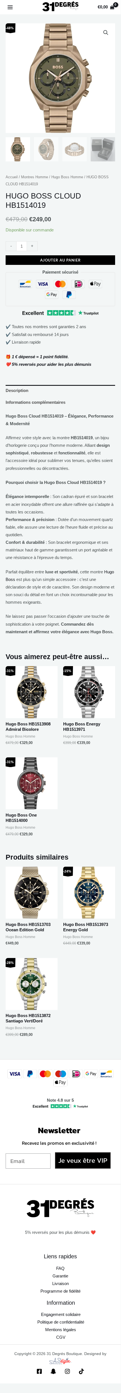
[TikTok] (81, 1371)
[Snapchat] (53, 1371)
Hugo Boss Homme (67, 177)
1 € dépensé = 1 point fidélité (40, 357)
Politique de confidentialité (60, 1322)
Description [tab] (17, 390)
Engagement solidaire (61, 1314)
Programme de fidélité (60, 1291)
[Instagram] (67, 1371)
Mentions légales (60, 1329)
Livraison (60, 1283)
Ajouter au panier (60, 260)
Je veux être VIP (82, 1160)
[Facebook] (39, 1371)
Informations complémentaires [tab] (35, 402)
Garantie (60, 1276)
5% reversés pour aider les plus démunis (51, 364)
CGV (60, 1337)
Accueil (12, 177)
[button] (106, 33)
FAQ (60, 1268)
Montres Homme (34, 177)
